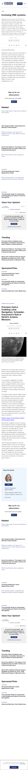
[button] (3, 4)
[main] (14, 765)
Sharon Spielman (14, 323)
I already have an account (14, 226)
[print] (25, 45)
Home (3, 11)
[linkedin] (11, 45)
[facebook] (9, 45)
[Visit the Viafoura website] (23, 212)
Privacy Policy (22, 763)
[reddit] (16, 45)
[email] (18, 45)
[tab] (5, 206)
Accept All (14, 767)
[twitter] (14, 45)
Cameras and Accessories (8, 303)
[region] (14, 209)
